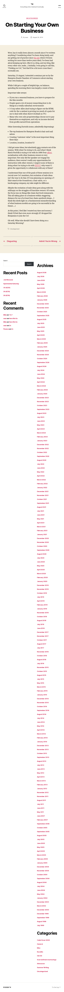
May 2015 (40, 683)
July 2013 (40, 765)
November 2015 (43, 667)
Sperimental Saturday (11, 284)
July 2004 (40, 886)
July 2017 (40, 648)
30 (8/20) (6, 287)
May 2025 (40, 331)
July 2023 (40, 417)
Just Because (8, 280)
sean (26, 37)
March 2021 (41, 527)
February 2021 (42, 530)
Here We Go (13, 318)
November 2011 (42, 796)
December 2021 (42, 491)
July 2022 (40, 464)
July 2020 (40, 558)
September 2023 (43, 409)
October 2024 (42, 358)
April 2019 (40, 601)
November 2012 (42, 792)
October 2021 (42, 499)
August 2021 (41, 507)
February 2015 (42, 691)
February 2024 (42, 390)
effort (49, 153)
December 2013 (43, 745)
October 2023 (42, 405)
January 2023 (42, 441)
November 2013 (43, 749)
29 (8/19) (6, 291)
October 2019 (42, 593)
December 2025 (43, 304)
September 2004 (43, 878)
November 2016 (43, 652)
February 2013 (42, 785)
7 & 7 (10, 315)
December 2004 (43, 867)
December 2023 (43, 398)
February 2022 (42, 484)
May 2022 (40, 472)
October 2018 (42, 616)
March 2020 (41, 573)
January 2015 (42, 695)
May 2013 (40, 773)
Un (10, 325)
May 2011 (40, 812)
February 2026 (42, 296)
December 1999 (43, 914)
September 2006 (43, 824)
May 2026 (40, 284)
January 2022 (42, 487)
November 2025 (43, 308)
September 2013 (43, 757)
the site (37, 58)
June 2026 (41, 280)
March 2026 (41, 292)
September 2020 (43, 550)
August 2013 (41, 761)
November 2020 (43, 542)
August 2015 (41, 675)
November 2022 (43, 448)
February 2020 (42, 577)
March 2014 (41, 734)
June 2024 (41, 374)
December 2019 (43, 585)
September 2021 (43, 503)
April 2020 (41, 570)
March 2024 (41, 386)
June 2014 (41, 722)
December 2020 (43, 538)
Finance (6, 329)
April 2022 (40, 476)
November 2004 (43, 871)
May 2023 (40, 425)
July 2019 (40, 597)
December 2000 (43, 910)
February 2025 (42, 343)
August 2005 (41, 835)
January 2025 (42, 347)
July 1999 (40, 925)
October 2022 (42, 452)
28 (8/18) (6, 295)
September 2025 (43, 315)
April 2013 (40, 777)
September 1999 (43, 917)
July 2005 (40, 839)
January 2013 (42, 788)
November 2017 (42, 636)
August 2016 (41, 659)
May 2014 (40, 726)
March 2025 (41, 339)
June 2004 (41, 890)
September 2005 (43, 831)
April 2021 (40, 523)
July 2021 (40, 511)
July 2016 (40, 663)
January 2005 (42, 863)
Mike (5, 315)
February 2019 (42, 605)
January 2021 (42, 534)
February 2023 (42, 437)
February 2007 (42, 820)
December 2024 (43, 351)
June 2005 (41, 843)
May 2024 (40, 378)
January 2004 (42, 898)
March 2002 (41, 906)
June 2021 (40, 515)
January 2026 (42, 300)
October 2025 (42, 312)
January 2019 (42, 609)
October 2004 (42, 874)
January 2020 (42, 581)
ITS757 (37, 165)
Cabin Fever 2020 (43, 940)
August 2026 (41, 272)
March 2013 (41, 781)
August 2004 (41, 882)
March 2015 (41, 687)
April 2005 (41, 851)
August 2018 (41, 620)
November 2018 (43, 613)
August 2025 (41, 319)
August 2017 (41, 644)
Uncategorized (32, 18)
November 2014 (43, 702)
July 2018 (40, 624)
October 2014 (42, 706)
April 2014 (40, 730)
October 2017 (42, 640)
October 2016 (42, 656)
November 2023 (43, 401)
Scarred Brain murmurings (46, 960)
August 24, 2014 (38, 37)
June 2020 (41, 562)
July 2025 (40, 323)
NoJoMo (40, 952)
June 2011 (40, 808)
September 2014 (43, 710)
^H (32, 4)
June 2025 (41, 327)
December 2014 (43, 699)
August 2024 (41, 366)
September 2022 (43, 456)
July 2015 (40, 679)
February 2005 (42, 859)
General (40, 944)
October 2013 (42, 753)
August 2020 (41, 554)
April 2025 (41, 335)
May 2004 (40, 894)
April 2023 (41, 429)
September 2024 (43, 362)
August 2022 (41, 460)
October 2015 (42, 671)
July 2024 (40, 370)
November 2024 (43, 355)
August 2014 (41, 714)
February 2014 (42, 738)
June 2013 (41, 769)
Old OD (39, 956)
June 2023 (41, 421)
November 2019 (43, 589)
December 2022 (43, 444)
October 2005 (42, 828)
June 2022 (41, 468)
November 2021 (42, 495)
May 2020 (40, 566)
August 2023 (41, 413)
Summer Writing (43, 967)
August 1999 (41, 921)
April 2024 (41, 382)
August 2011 (41, 800)
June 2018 (41, 628)
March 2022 (41, 480)
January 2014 (42, 742)
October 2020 (42, 546)
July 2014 (40, 718)
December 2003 (43, 902)
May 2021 (40, 519)
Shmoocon (41, 963)
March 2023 (41, 433)
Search (5, 260)
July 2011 (40, 804)
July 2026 (40, 276)
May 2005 (40, 847)
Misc (38, 948)
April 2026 (41, 288)
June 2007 (41, 816)
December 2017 (42, 632)
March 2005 (41, 855)
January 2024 (42, 394)
